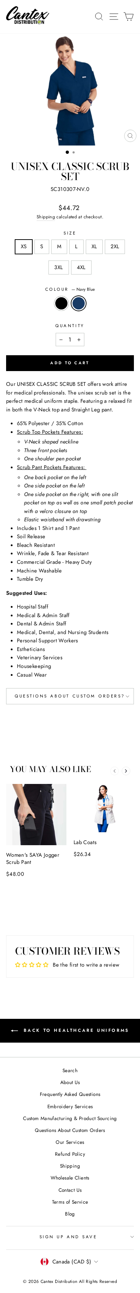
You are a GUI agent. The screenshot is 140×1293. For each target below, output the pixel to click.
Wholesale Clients (70, 1177)
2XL (115, 246)
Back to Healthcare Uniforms (75, 1030)
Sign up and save (68, 1237)
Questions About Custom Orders (70, 1130)
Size (70, 233)
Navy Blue (78, 303)
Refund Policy (70, 1154)
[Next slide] (126, 771)
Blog (70, 1213)
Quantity (69, 325)
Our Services (70, 1142)
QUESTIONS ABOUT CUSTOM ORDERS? (70, 696)
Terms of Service (70, 1201)
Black (61, 303)
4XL (81, 267)
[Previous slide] (114, 771)
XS (24, 246)
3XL (58, 267)
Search (70, 1070)
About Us (70, 1082)
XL (94, 246)
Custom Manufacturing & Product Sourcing (70, 1118)
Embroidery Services (70, 1106)
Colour (70, 289)
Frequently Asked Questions (70, 1094)
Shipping (46, 217)
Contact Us (70, 1190)
